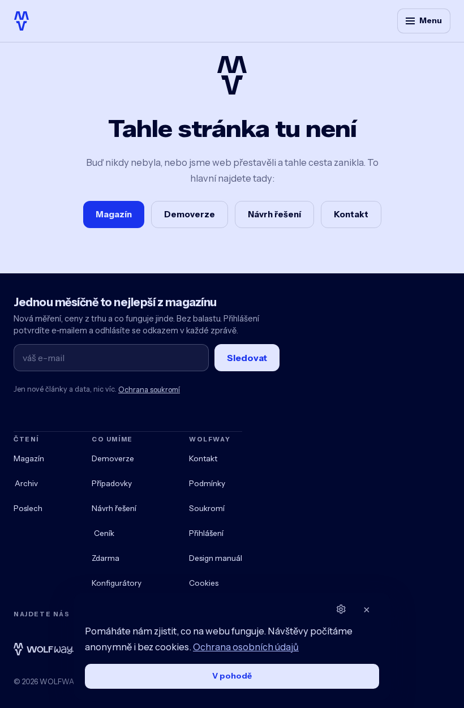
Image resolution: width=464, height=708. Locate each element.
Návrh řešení (274, 214)
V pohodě (232, 676)
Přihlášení (206, 533)
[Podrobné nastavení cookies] (340, 609)
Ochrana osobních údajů (246, 647)
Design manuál (215, 558)
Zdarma (105, 558)
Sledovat (247, 357)
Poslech (28, 508)
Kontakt (351, 214)
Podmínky (207, 483)
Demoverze (189, 214)
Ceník (104, 533)
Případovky (112, 483)
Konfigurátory (116, 582)
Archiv (26, 483)
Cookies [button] (203, 582)
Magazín (114, 214)
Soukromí (207, 508)
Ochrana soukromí (149, 389)
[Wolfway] (21, 20)
